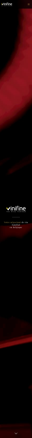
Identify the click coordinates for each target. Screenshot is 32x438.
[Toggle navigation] (29, 4)
